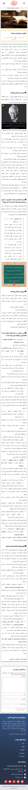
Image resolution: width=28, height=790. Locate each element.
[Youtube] (9, 781)
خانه (26, 8)
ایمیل (24, 699)
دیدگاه (24, 676)
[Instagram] (5, 781)
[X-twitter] (14, 781)
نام (24, 694)
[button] (4, 3)
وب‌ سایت (23, 704)
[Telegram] (18, 781)
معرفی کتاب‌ (22, 8)
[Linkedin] (22, 781)
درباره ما (23, 732)
